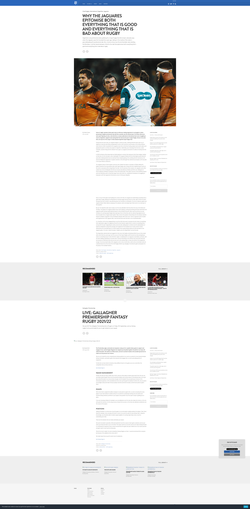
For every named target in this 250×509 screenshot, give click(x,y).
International (93, 11)
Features (89, 3)
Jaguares (106, 11)
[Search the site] (175, 2)
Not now (232, 454)
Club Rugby (86, 11)
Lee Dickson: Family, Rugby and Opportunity (158, 162)
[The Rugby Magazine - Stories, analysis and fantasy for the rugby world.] (75, 3)
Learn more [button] (42, 506)
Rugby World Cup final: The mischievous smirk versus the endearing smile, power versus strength (158, 139)
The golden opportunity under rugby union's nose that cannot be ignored (158, 151)
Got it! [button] (245, 506)
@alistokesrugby (102, 253)
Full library (162, 269)
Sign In (103, 431)
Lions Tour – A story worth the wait (156, 134)
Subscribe (174, 0)
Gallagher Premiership (89, 308)
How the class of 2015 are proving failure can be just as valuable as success (158, 155)
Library (95, 3)
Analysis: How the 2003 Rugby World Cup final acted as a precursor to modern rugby (158, 143)
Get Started (98, 431)
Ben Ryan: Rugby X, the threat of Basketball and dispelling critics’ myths (158, 159)
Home (84, 3)
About (100, 3)
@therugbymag (110, 253)
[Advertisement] (87, 156)
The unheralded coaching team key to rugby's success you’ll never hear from (158, 147)
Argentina (100, 11)
